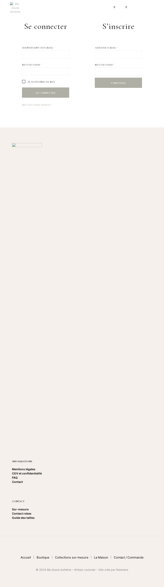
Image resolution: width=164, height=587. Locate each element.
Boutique (43, 557)
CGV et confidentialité (27, 473)
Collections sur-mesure (71, 557)
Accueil (26, 557)
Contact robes (21, 513)
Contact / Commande (129, 557)
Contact (17, 481)
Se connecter (46, 92)
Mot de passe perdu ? (37, 105)
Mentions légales (23, 469)
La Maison (101, 557)
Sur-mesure (20, 509)
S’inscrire (118, 83)
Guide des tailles (23, 517)
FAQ (15, 477)
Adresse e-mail (115, 47)
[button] (111, 7)
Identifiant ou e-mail (45, 47)
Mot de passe (41, 64)
